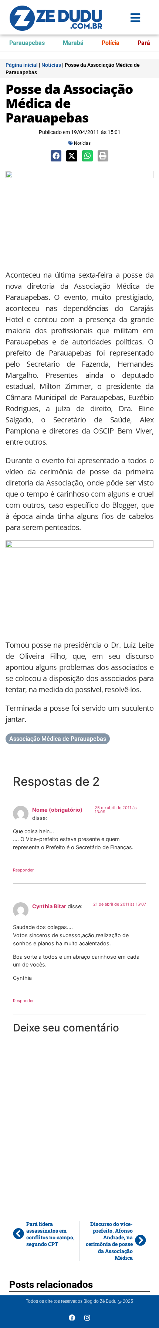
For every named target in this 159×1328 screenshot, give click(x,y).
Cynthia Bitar (49, 906)
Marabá (73, 42)
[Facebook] (72, 1317)
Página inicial (22, 65)
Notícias (51, 65)
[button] (56, 155)
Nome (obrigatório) (57, 810)
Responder (23, 870)
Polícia (110, 42)
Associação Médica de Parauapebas (57, 738)
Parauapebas (27, 42)
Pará (144, 42)
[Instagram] (87, 1317)
